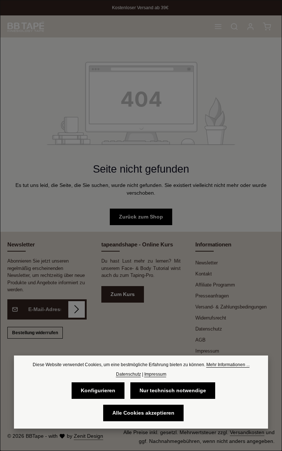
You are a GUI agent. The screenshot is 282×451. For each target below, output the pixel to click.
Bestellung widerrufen (35, 332)
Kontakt (203, 274)
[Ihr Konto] (250, 26)
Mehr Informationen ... (228, 364)
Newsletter (206, 263)
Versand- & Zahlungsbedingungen (231, 307)
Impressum (207, 351)
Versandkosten (247, 432)
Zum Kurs (123, 294)
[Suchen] (234, 26)
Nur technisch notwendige (173, 390)
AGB (200, 340)
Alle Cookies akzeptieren (143, 413)
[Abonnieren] (76, 309)
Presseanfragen (212, 296)
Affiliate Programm (215, 285)
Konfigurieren (98, 390)
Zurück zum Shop (141, 217)
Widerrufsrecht (210, 318)
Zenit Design (88, 436)
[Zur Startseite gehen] (25, 26)
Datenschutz (208, 329)
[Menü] (218, 26)
